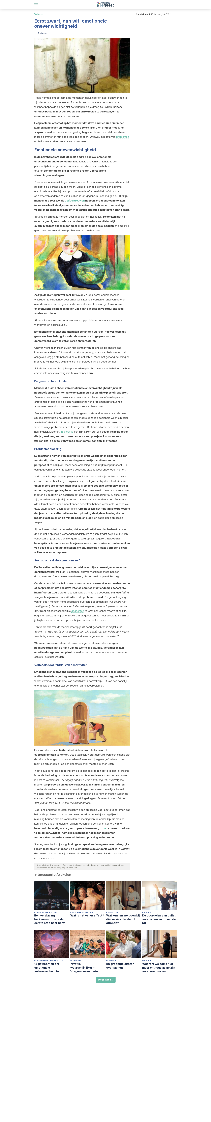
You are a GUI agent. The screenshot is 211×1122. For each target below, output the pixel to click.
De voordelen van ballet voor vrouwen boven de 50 (159, 919)
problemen (122, 136)
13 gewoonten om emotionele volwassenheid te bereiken (46, 967)
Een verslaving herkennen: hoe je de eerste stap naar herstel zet (51, 919)
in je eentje (67, 431)
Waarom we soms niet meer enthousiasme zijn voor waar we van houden (158, 967)
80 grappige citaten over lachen (120, 965)
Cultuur (146, 912)
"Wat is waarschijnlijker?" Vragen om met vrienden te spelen (87, 967)
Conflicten (112, 912)
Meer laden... (105, 979)
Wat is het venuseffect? (87, 915)
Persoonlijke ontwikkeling (48, 961)
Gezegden (75, 961)
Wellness (38, 14)
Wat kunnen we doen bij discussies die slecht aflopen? (123, 919)
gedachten (77, 610)
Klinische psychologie (46, 912)
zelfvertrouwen (75, 200)
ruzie (102, 828)
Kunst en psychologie (81, 912)
